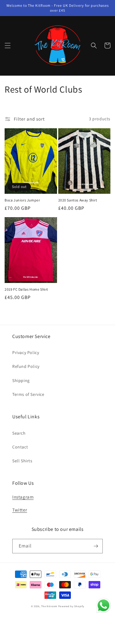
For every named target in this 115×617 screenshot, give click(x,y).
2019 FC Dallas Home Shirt (26, 289)
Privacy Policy (25, 352)
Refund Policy (26, 366)
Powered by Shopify (71, 606)
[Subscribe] (95, 546)
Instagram (22, 497)
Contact (20, 447)
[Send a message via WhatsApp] (103, 605)
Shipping (21, 380)
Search (19, 433)
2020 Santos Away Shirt (77, 200)
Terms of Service (28, 394)
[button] (7, 45)
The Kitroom (49, 606)
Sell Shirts (22, 461)
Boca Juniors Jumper (22, 200)
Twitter (19, 510)
